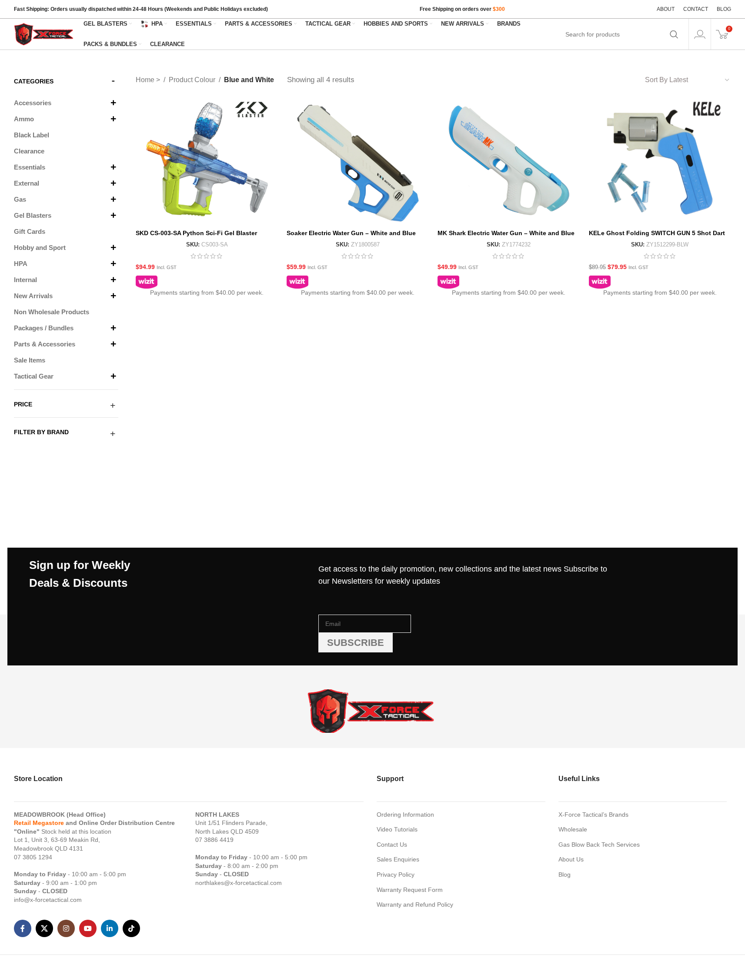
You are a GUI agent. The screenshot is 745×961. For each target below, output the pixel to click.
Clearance (29, 151)
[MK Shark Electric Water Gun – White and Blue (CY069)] (509, 162)
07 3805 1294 (33, 857)
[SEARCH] (674, 34)
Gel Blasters (32, 215)
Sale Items (29, 360)
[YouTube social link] (88, 928)
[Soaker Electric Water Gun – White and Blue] (358, 162)
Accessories (32, 102)
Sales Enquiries (398, 859)
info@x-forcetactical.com (48, 899)
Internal (25, 279)
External (26, 183)
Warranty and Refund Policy (415, 904)
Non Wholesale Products (51, 312)
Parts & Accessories (44, 344)
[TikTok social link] (131, 928)
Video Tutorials (397, 829)
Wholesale (572, 829)
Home (146, 79)
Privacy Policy (395, 874)
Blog (564, 874)
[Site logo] (44, 33)
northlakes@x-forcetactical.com (238, 882)
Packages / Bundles (43, 328)
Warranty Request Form (410, 889)
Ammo (24, 119)
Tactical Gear (33, 376)
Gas (20, 199)
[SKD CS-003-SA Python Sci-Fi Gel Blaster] (207, 162)
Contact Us (392, 844)
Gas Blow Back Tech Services (599, 844)
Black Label (31, 135)
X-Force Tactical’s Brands (593, 814)
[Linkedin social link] (109, 928)
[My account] (700, 34)
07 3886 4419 (214, 839)
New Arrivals (33, 295)
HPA (20, 263)
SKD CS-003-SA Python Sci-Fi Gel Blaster (196, 232)
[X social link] (44, 928)
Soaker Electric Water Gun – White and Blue (351, 232)
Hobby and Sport (40, 247)
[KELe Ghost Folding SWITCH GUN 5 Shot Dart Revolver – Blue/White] (660, 162)
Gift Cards (29, 231)
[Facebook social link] (22, 928)
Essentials (29, 167)
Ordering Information (405, 814)
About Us (571, 859)
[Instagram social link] (66, 928)
